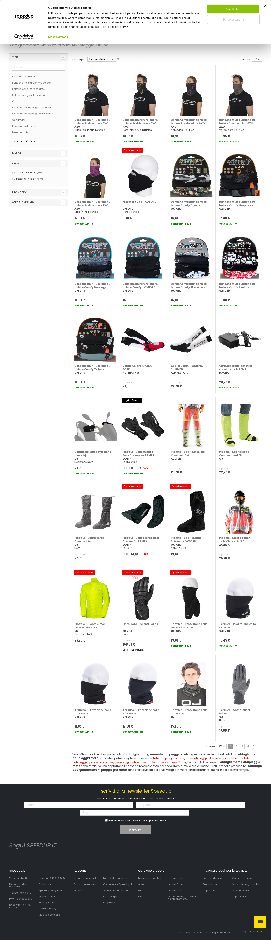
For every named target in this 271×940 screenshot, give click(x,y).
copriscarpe (168, 762)
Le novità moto (176, 884)
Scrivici (78, 890)
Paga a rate (110, 902)
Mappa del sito (48, 896)
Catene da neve (242, 878)
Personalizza (231, 19)
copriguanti (128, 762)
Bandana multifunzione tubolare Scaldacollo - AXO (92, 121)
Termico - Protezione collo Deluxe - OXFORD (189, 625)
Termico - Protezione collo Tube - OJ (189, 711)
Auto (141, 884)
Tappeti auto (240, 896)
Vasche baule (240, 890)
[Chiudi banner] (265, 7)
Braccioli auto (211, 884)
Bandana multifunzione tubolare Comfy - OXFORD (141, 285)
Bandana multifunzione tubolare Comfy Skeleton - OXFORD (189, 287)
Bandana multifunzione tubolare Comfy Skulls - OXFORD (237, 287)
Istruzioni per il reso (114, 896)
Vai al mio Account (85, 878)
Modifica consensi (49, 915)
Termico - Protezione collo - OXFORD (237, 625)
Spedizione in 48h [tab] (24, 202)
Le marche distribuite (150, 878)
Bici (140, 896)
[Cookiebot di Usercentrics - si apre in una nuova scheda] (24, 37)
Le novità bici (175, 890)
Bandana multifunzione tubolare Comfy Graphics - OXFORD (237, 205)
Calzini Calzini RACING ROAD (137, 367)
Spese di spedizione (115, 890)
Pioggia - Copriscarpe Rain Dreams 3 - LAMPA (141, 539)
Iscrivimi (135, 830)
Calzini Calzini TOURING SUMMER (187, 367)
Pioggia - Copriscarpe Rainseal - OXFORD (186, 539)
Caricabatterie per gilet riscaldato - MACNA (235, 367)
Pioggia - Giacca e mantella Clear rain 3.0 (235, 539)
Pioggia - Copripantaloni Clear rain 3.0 (188, 453)
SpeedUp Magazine (51, 890)
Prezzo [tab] (17, 163)
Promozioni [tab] (20, 192)
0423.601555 (57, 878)
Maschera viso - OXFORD (140, 201)
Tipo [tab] (15, 57)
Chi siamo (45, 884)
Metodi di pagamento (116, 878)
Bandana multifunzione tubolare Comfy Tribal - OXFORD (92, 369)
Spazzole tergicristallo (245, 884)
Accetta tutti (233, 9)
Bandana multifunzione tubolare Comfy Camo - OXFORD (189, 205)
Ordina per (79, 59)
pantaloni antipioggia (104, 762)
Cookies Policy (47, 908)
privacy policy (157, 820)
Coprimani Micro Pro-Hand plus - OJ (92, 453)
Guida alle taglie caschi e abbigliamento (182, 898)
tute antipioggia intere (168, 758)
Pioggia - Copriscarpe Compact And (89, 539)
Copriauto (209, 890)
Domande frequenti (85, 884)
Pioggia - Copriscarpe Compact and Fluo (234, 453)
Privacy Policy (47, 902)
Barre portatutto (212, 878)
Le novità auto (176, 878)
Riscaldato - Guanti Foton (140, 624)
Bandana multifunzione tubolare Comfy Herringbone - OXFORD (92, 287)
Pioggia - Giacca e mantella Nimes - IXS (90, 625)
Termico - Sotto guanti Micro (235, 711)
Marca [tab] (16, 153)
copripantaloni (147, 762)
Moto (141, 890)
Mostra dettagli (58, 36)
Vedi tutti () (23, 141)
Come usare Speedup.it (117, 884)
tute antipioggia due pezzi (204, 758)
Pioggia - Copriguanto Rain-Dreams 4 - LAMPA (138, 453)
